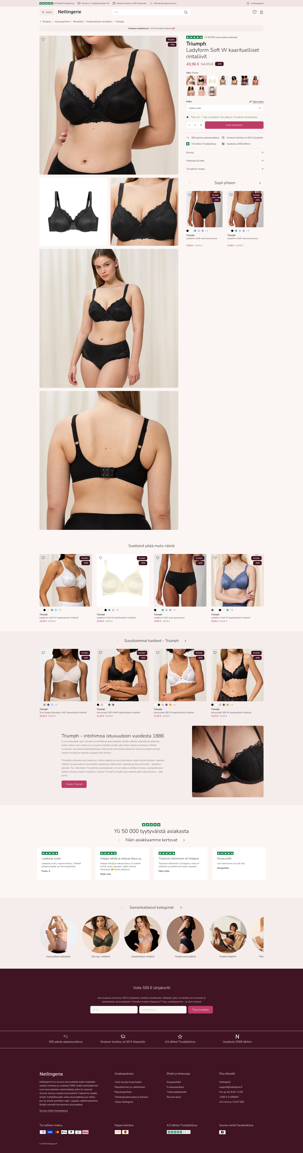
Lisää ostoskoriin (234, 125)
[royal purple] (244, 80)
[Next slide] (184, 840)
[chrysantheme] (212, 80)
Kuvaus (190, 152)
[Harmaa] (44, 704)
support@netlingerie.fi (230, 1087)
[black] (201, 80)
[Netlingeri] (69, 12)
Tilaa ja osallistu (200, 1009)
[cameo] (255, 80)
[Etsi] (186, 12)
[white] (191, 80)
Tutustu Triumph (74, 784)
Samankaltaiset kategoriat (152, 907)
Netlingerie (225, 1082)
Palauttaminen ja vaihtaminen (130, 1087)
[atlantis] (212, 91)
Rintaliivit (78, 21)
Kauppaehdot (174, 1082)
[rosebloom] (191, 91)
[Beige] (102, 704)
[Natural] (40, 704)
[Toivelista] (254, 12)
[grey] (201, 91)
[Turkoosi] (195, 230)
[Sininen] (212, 610)
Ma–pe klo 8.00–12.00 (231, 1091)
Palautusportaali (123, 1091)
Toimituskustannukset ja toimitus (131, 1097)
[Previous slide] (119, 840)
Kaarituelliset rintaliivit (99, 21)
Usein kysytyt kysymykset (128, 1082)
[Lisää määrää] (201, 125)
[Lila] (202, 230)
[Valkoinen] (191, 230)
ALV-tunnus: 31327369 (231, 1101)
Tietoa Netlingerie (124, 1101)
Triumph (119, 21)
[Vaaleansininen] (199, 230)
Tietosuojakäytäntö (176, 1091)
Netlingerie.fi (51, 1143)
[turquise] (223, 80)
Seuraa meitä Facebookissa (53, 1110)
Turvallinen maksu (195, 168)
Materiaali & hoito (195, 160)
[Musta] (187, 230)
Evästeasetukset (175, 1087)
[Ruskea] (113, 704)
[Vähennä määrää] (189, 125)
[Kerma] (48, 610)
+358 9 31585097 (229, 1097)
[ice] (234, 80)
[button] (151, 12)
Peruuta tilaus (174, 1097)
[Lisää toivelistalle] (43, 39)
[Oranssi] (170, 704)
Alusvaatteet (62, 21)
